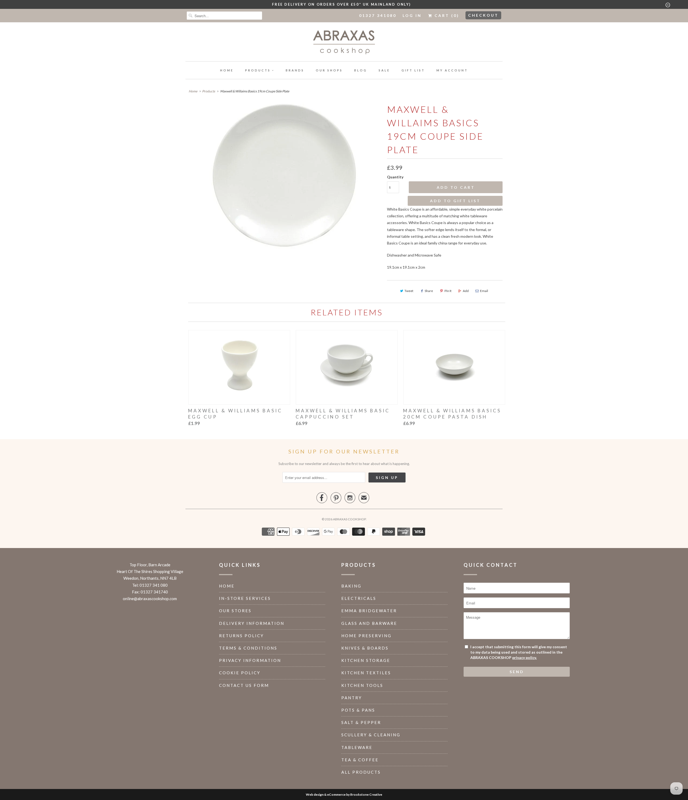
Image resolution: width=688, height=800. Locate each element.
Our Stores (235, 610)
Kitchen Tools (362, 685)
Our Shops (329, 70)
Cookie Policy (239, 672)
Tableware (356, 747)
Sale (384, 70)
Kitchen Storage (365, 660)
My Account (452, 70)
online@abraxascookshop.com (150, 598)
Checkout (483, 15)
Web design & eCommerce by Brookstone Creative (344, 794)
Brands (295, 70)
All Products (361, 772)
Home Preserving (366, 635)
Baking (351, 585)
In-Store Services (245, 598)
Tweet (408, 291)
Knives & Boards (365, 648)
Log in (412, 15)
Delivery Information (251, 623)
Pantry (351, 697)
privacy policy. (524, 657)
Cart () (446, 15)
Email (484, 291)
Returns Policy (241, 635)
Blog (360, 70)
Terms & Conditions (248, 648)
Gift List (413, 70)
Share (429, 291)
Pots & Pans (358, 710)
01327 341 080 (153, 585)
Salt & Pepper (361, 722)
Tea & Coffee (360, 759)
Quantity (395, 177)
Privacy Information (250, 660)
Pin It (448, 291)
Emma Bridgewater (369, 610)
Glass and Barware (369, 623)
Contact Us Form (244, 685)
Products (258, 70)
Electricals (358, 598)
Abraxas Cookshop (349, 519)
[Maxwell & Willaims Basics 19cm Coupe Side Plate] (283, 177)
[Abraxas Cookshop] (344, 43)
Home (227, 70)
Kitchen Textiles (366, 672)
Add (466, 291)
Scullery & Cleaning (370, 734)
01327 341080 (377, 15)
